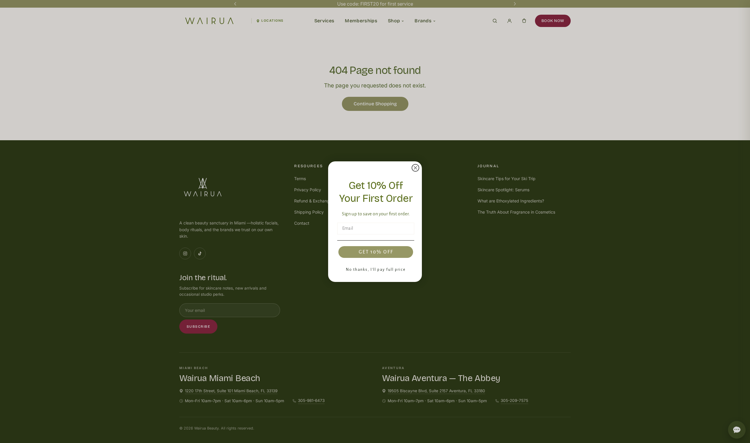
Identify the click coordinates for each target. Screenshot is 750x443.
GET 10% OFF (376, 252)
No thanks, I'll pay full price (376, 270)
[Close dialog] (415, 167)
